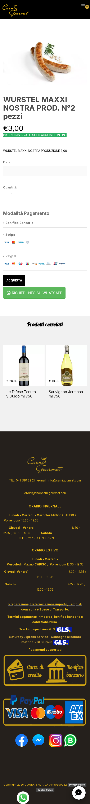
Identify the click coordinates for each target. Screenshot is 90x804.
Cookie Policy (45, 790)
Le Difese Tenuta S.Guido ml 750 (21, 394)
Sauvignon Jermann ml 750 (66, 394)
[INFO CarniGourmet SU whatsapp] (70, 740)
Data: (7, 162)
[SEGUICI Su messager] (39, 740)
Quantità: (10, 187)
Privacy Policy (77, 784)
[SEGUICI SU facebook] (21, 740)
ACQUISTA (14, 280)
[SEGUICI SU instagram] (55, 740)
